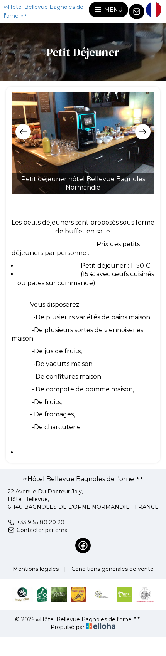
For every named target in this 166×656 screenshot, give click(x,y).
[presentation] (23, 131)
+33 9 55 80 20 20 (40, 522)
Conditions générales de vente (112, 568)
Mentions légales (36, 568)
